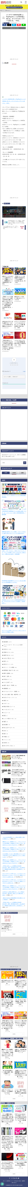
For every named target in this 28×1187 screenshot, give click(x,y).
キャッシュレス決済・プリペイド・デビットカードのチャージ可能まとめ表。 (14, 631)
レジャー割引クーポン (10, 718)
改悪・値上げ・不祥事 (10, 685)
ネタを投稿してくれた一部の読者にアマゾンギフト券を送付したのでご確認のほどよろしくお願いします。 (13, 855)
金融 (6, 700)
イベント (7, 739)
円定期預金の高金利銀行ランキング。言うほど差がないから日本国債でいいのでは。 (14, 581)
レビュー (7, 712)
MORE (14, 934)
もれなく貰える (9, 658)
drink (6, 730)
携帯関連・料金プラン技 (11, 670)
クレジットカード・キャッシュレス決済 (13, 645)
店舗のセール (9, 652)
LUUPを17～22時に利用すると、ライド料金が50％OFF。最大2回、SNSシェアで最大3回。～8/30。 (13, 893)
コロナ (6, 703)
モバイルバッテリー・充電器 (11, 691)
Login (24, 371)
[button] (4, 25)
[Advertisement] (14, 44)
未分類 (6, 742)
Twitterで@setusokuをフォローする (14, 7)
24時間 (14, 472)
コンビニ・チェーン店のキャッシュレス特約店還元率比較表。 (14, 496)
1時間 (5, 472)
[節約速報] (6, 2)
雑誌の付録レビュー (9, 706)
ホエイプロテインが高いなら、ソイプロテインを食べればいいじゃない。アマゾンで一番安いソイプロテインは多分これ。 (13, 875)
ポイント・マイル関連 (10, 667)
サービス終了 (8, 682)
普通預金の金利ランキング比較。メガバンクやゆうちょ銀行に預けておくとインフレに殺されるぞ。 (14, 532)
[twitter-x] (11, 1178)
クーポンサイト (9, 709)
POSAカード (8, 679)
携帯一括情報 (8, 673)
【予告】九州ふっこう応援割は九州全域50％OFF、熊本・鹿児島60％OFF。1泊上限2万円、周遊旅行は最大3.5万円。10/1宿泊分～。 (13, 867)
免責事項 (23, 1180)
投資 (6, 661)
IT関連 (6, 736)
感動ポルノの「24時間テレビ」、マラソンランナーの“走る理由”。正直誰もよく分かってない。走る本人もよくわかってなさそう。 (14, 843)
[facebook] (9, 1178)
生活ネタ (7, 649)
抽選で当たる (6, 23)
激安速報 (7, 641)
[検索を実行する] (24, 462)
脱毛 (5, 715)
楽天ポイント (8, 664)
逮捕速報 (7, 688)
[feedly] (15, 1178)
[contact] (18, 1178)
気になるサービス (9, 727)
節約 (6, 733)
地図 (6, 721)
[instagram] (13, 1178)
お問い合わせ (14, 1182)
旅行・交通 (7, 676)
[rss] (16, 1178)
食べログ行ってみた (9, 745)
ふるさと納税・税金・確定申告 (12, 694)
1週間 (22, 472)
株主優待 (7, 724)
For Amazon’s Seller (17, 1180)
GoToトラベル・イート (10, 697)
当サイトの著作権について (8, 1180)
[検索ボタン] (21, 2)
